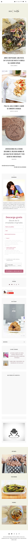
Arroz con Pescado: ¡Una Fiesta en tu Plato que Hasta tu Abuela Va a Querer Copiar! (14, 60)
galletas (14, 159)
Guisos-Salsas (14, 111)
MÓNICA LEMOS (14, 539)
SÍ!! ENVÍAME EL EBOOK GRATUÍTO (14, 271)
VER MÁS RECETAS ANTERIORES (20, 167)
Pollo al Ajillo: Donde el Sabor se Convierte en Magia (14, 107)
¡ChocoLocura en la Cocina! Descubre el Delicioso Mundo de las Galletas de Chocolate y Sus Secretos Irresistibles (14, 153)
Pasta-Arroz (14, 65)
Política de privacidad (7, 536)
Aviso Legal (22, 536)
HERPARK (15, 538)
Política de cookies (15, 536)
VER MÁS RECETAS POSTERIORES (8, 165)
